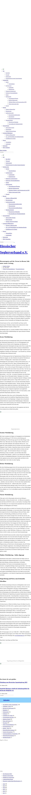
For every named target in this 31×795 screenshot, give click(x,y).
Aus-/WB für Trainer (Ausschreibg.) (10, 704)
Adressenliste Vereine (10, 217)
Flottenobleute (9, 219)
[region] (15, 33)
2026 (4, 784)
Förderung (5, 713)
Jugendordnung (12, 170)
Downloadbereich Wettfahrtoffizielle (17, 213)
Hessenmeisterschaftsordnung (15, 207)
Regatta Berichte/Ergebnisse (8, 730)
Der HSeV (8, 159)
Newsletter (5, 722)
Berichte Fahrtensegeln (14, 188)
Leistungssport (9, 172)
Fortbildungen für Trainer (11, 229)
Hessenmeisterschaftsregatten (15, 204)
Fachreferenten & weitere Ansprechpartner (15, 165)
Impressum (5, 237)
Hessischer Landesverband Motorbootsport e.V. (12, 781)
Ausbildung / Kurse (7, 706)
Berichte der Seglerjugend (8, 708)
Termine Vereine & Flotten (12, 221)
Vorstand (8, 161)
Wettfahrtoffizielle (10, 209)
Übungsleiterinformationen (8, 735)
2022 (4, 791)
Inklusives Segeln (6, 719)
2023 (4, 789)
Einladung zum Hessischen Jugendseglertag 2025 (13, 682)
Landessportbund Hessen (8, 779)
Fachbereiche (6, 166)
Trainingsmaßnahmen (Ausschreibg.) (10, 733)
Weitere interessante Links (14, 192)
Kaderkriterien (12, 176)
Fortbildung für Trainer (8, 715)
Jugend (7, 168)
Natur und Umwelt (7, 721)
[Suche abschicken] (14, 242)
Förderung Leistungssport (11, 178)
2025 (4, 785)
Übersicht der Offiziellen (14, 211)
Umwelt (7, 194)
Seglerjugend (9, 163)
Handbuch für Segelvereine (8, 777)
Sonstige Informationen (7, 732)
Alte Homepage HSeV (7, 773)
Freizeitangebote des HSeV (8, 717)
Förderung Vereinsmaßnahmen (13, 180)
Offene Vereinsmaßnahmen (9, 269)
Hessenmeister (12, 206)
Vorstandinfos (9, 233)
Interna (4, 231)
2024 (4, 787)
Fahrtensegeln (9, 184)
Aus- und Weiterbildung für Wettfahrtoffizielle (16, 227)
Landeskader (11, 174)
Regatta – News (6, 728)
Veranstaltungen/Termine (14, 186)
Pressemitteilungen (20, 269)
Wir (3, 157)
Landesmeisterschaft (10, 202)
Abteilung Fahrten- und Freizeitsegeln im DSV (19, 190)
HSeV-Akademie (6, 239)
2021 (4, 793)
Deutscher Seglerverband (8, 775)
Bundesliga (5, 710)
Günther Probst (6, 266)
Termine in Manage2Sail (11, 198)
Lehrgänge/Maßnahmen (8, 223)
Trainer (7, 182)
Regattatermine (9, 200)
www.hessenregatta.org (19, 635)
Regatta (4, 196)
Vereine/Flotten (6, 215)
